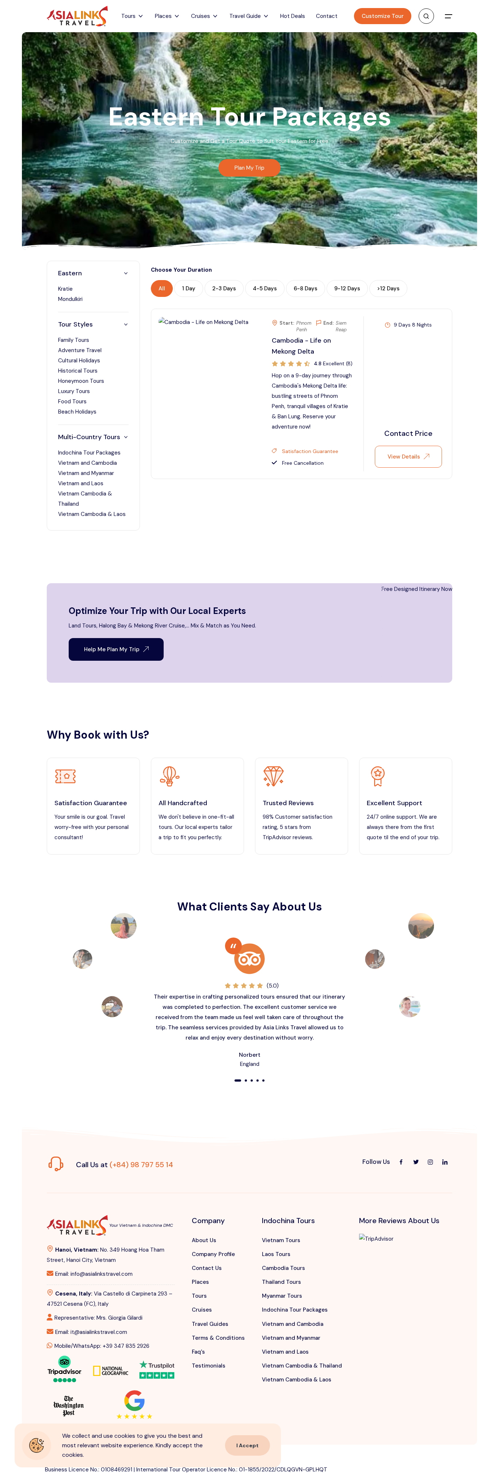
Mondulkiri (70, 299)
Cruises (202, 1309)
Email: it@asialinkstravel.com (91, 1332)
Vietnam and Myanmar (86, 473)
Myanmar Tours (282, 1296)
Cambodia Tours (283, 1268)
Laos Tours (276, 1254)
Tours (199, 1296)
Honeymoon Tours (81, 381)
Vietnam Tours (281, 1240)
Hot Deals (292, 16)
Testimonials (208, 1365)
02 (246, 1081)
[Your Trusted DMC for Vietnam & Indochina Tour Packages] (77, 16)
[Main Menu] (448, 16)
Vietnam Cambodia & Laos (92, 514)
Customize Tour (383, 16)
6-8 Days (305, 288)
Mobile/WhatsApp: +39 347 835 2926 (101, 1346)
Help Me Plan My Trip (112, 649)
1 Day (188, 288)
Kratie (65, 289)
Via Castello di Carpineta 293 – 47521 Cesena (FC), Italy (109, 1299)
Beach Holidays (77, 411)
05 (263, 1081)
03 (252, 1081)
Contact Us (207, 1268)
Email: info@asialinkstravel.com (94, 1274)
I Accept (247, 1445)
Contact (327, 16)
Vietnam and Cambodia (87, 463)
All (162, 288)
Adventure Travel (80, 350)
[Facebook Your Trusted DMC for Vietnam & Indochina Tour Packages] (401, 1162)
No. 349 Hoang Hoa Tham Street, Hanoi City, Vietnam (105, 1255)
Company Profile (213, 1254)
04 (257, 1081)
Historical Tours (78, 370)
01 (237, 1081)
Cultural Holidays (79, 360)
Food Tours (72, 401)
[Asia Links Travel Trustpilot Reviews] (157, 1364)
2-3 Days (224, 288)
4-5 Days (265, 288)
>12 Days (388, 288)
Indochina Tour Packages (89, 452)
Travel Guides (210, 1324)
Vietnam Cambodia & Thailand (302, 1365)
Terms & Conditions (218, 1338)
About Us (204, 1240)
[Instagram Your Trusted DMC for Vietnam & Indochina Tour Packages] (430, 1162)
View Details (404, 456)
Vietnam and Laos (80, 483)
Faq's (198, 1351)
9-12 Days (347, 288)
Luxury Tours (74, 391)
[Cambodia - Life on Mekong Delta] (203, 321)
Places (200, 1282)
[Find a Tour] (426, 16)
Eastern (70, 273)
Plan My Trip (249, 167)
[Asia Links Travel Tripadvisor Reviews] (64, 1368)
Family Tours (73, 340)
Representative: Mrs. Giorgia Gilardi (98, 1317)
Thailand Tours (281, 1282)
